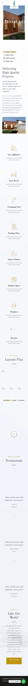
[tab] (14, 52)
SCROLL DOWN (14, 37)
